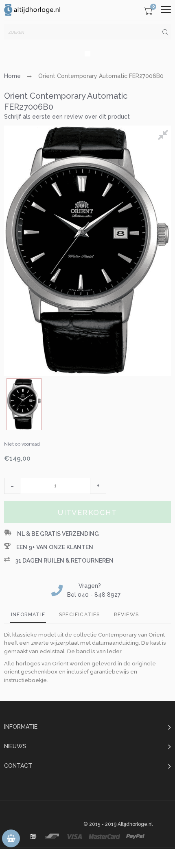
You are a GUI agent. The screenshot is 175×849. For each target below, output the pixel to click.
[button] (12, 486)
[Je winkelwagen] (148, 11)
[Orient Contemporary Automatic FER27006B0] (24, 404)
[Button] (166, 9)
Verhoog (98, 486)
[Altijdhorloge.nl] (32, 10)
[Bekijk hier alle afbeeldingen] (164, 136)
